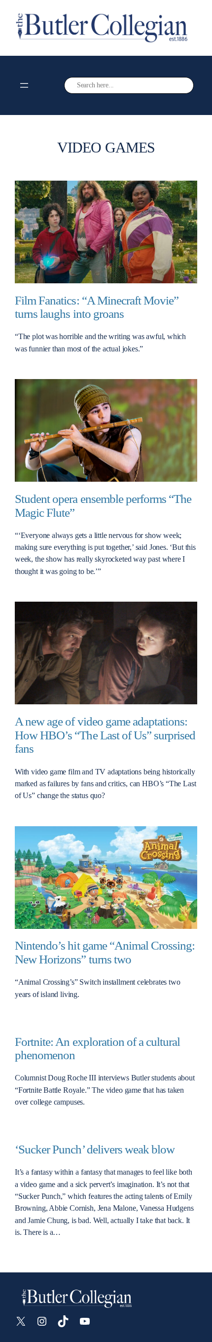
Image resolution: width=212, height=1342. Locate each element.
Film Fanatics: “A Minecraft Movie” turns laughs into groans (96, 307)
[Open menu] (24, 85)
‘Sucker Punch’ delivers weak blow (95, 1149)
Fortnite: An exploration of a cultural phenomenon (97, 1048)
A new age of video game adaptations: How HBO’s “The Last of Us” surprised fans (105, 735)
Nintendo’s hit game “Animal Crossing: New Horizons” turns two (105, 952)
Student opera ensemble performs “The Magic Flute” (103, 505)
